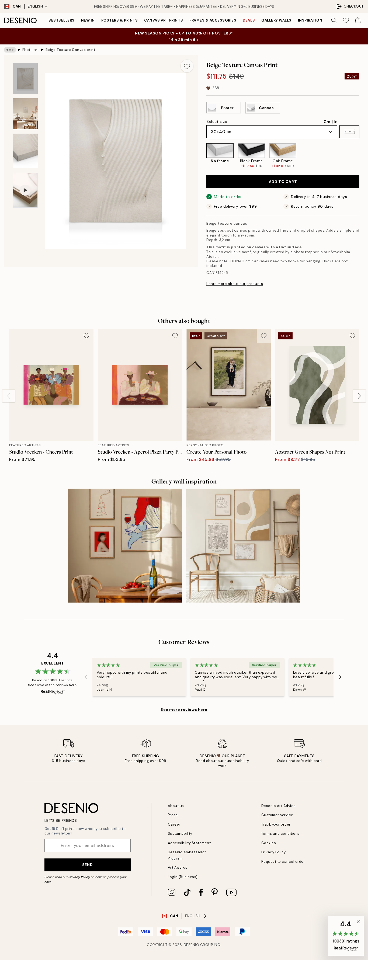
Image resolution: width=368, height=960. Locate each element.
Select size (216, 121)
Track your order (276, 824)
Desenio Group (198, 944)
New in (88, 20)
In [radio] (335, 121)
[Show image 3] (25, 151)
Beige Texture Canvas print (71, 49)
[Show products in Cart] (358, 20)
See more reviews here (184, 709)
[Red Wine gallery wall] (125, 546)
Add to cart (283, 181)
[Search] (334, 20)
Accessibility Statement (189, 843)
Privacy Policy (79, 877)
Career (174, 824)
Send (87, 864)
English (35, 6)
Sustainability (180, 833)
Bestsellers (61, 20)
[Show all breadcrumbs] (10, 50)
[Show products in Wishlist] (346, 20)
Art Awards (178, 867)
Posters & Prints (119, 20)
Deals (249, 20)
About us (176, 806)
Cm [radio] (327, 121)
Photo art (30, 49)
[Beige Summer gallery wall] (243, 546)
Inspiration (310, 20)
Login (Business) (183, 877)
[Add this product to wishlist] (186, 66)
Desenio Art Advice (278, 806)
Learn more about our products (234, 283)
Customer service (277, 815)
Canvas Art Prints (163, 20)
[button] (349, 131)
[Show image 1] (25, 78)
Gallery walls (276, 20)
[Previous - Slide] (202, 155)
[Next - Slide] (363, 155)
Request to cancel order (283, 861)
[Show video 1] (25, 190)
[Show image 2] (25, 113)
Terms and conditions (280, 833)
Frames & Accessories (212, 20)
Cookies (268, 843)
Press (173, 815)
